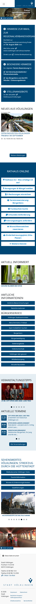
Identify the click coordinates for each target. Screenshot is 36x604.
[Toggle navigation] (4, 4)
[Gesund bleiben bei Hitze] (18, 275)
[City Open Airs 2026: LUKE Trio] (18, 391)
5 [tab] (22, 407)
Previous (5, 277)
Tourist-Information (18, 477)
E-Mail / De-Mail (9, 575)
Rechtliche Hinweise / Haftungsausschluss (16, 596)
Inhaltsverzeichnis (15, 601)
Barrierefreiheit (28, 601)
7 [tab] (24, 520)
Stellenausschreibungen (12, 97)
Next (30, 277)
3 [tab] (17, 407)
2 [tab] (14, 407)
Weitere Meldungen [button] (18, 155)
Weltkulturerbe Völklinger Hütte (18, 472)
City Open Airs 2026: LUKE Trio (18, 416)
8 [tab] (27, 520)
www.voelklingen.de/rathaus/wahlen (16, 51)
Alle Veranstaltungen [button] (18, 444)
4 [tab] (19, 407)
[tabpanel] (18, 393)
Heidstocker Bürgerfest (17, 430)
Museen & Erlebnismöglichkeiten (18, 482)
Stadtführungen (18, 488)
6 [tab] (24, 407)
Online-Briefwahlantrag (22, 54)
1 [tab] (12, 407)
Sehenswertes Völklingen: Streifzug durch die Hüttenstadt (18, 463)
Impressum (13, 592)
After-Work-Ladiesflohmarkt (18, 423)
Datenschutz (23, 592)
